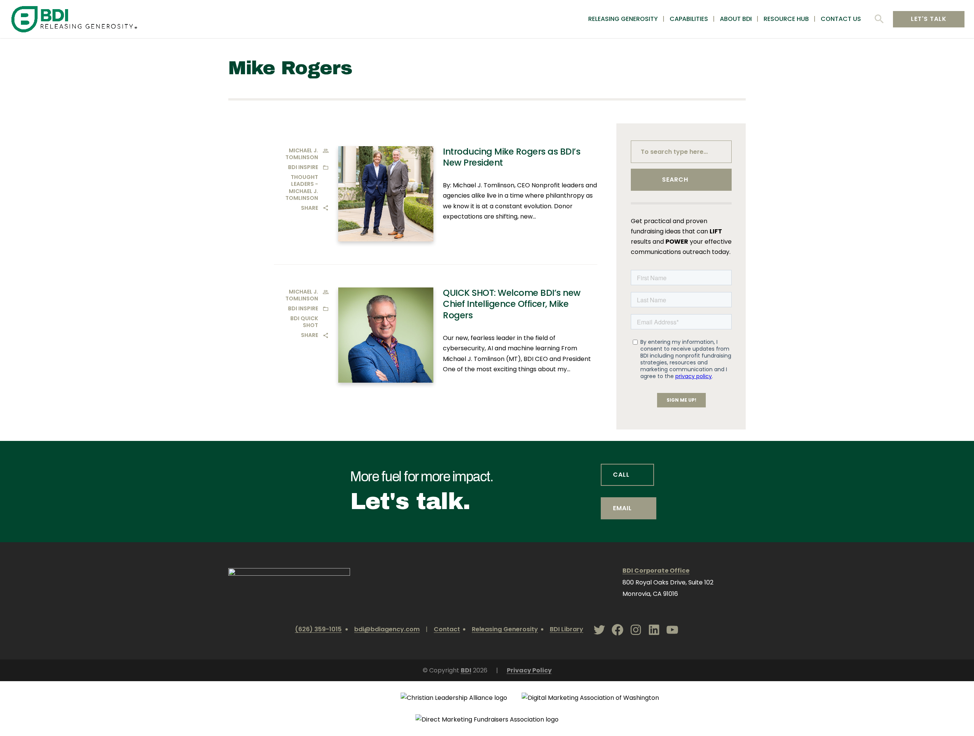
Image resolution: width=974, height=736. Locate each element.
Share (309, 208)
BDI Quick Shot (304, 322)
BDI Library (566, 629)
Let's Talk (929, 18)
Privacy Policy (529, 670)
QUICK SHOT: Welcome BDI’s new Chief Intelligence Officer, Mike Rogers (512, 304)
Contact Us (841, 19)
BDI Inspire (303, 167)
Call (621, 474)
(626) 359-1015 (318, 629)
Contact (447, 629)
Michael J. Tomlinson (301, 154)
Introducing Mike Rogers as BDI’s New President (511, 157)
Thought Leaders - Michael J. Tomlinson (301, 187)
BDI (466, 670)
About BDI (736, 19)
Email (622, 508)
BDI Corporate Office (655, 570)
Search (675, 179)
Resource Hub (786, 19)
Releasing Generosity (623, 19)
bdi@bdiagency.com (387, 629)
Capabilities (689, 19)
